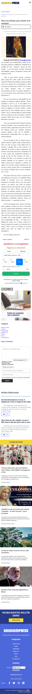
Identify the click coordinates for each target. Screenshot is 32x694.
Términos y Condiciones (24, 691)
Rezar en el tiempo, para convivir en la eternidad (15, 22)
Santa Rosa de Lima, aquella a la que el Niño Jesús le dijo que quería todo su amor (15, 421)
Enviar (7, 380)
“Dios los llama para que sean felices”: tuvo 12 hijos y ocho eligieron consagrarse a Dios (15, 470)
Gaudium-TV (4, 332)
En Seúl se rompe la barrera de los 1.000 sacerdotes (15, 552)
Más (4, 414)
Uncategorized (5, 337)
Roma (2, 336)
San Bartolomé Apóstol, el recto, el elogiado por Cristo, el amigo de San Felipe (16, 400)
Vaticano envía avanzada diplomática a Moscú (14, 591)
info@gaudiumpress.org (16, 674)
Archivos (9, 668)
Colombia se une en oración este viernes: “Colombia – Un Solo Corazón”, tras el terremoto (15, 511)
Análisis (3, 329)
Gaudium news (4, 14)
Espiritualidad (5, 12)
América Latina (5, 327)
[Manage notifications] (28, 690)
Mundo (3, 334)
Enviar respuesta (19, 360)
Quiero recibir (16, 620)
